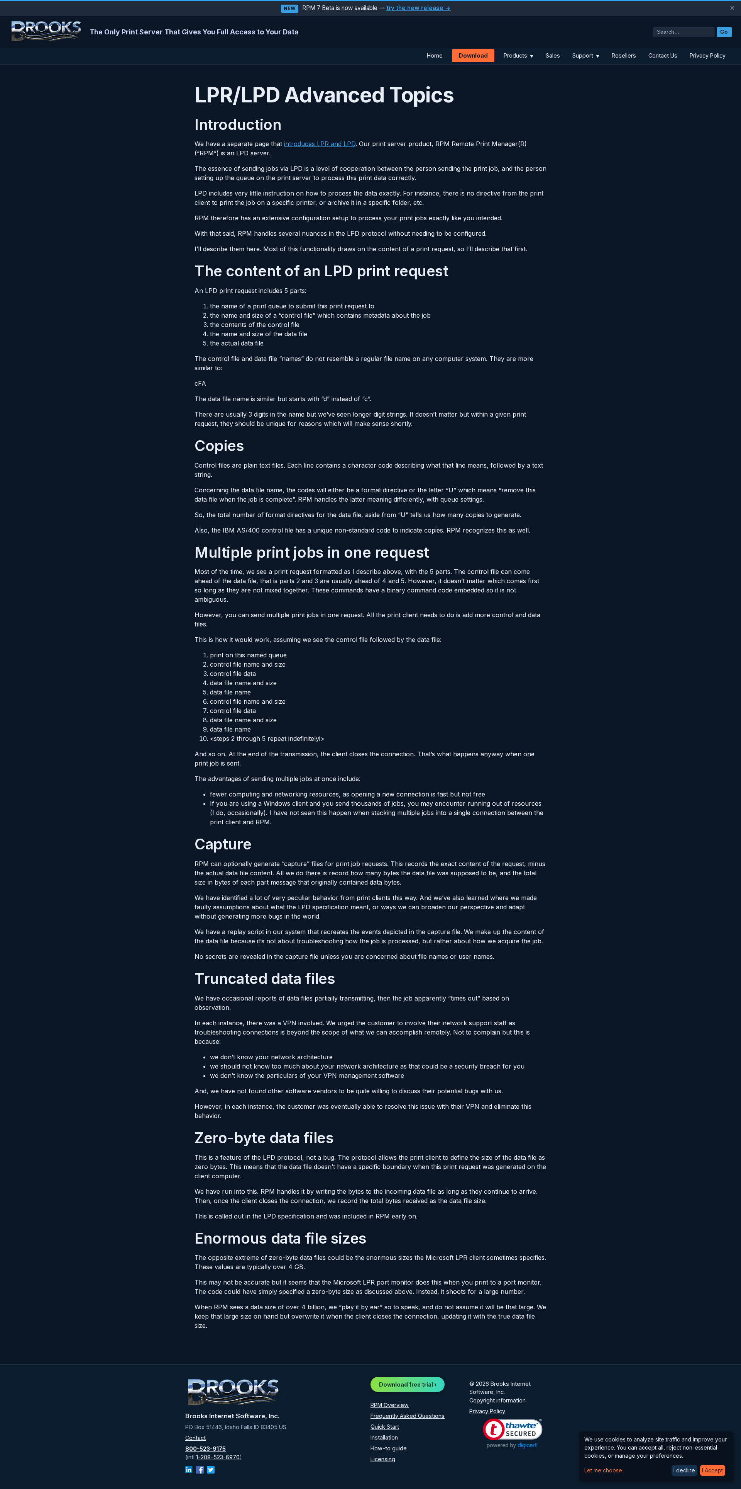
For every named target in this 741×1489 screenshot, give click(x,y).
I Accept (712, 1470)
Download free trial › (407, 1384)
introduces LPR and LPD (319, 144)
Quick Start (384, 1426)
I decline (684, 1470)
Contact (195, 1438)
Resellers (624, 55)
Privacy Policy (708, 55)
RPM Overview (389, 1405)
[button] (513, 1433)
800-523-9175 (205, 1448)
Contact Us (662, 55)
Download (473, 55)
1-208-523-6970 (218, 1457)
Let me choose (603, 1470)
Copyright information (497, 1400)
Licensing (382, 1459)
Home (435, 55)
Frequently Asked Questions (407, 1415)
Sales (553, 55)
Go (724, 32)
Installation (384, 1437)
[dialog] (656, 1456)
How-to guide (388, 1448)
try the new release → (418, 8)
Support (585, 55)
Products (518, 55)
